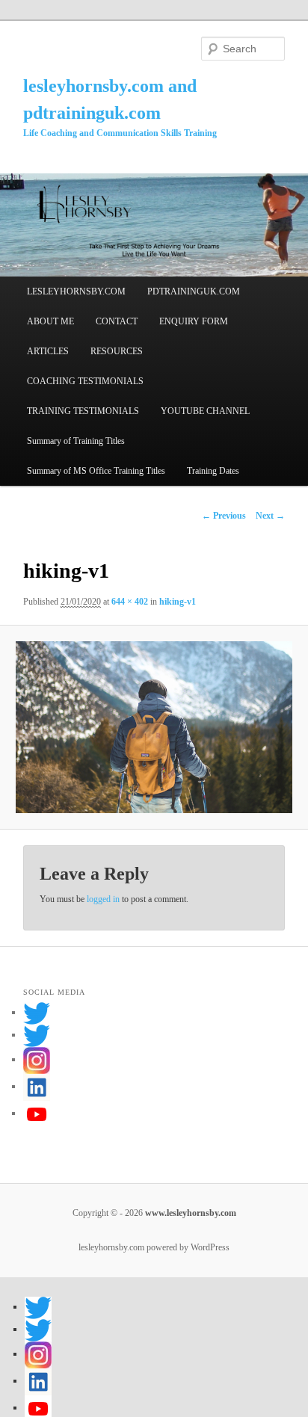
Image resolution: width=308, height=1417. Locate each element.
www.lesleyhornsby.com (189, 1213)
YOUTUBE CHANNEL (205, 411)
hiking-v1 (177, 601)
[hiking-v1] (154, 727)
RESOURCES (116, 351)
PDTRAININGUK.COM (193, 291)
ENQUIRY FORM (193, 321)
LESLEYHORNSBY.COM (76, 291)
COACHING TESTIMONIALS (85, 381)
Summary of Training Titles (76, 441)
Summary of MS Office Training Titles (96, 471)
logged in (103, 899)
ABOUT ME (50, 321)
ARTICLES (48, 351)
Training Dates (213, 471)
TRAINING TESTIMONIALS (83, 411)
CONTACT (117, 321)
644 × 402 (129, 601)
